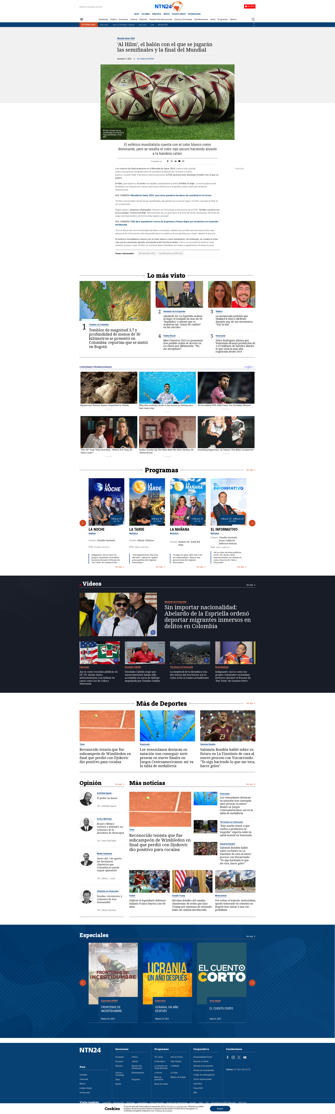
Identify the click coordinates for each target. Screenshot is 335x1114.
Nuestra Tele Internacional (161, 19)
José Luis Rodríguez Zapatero (123, 25)
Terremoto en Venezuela (181, 667)
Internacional (85, 1092)
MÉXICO (167, 14)
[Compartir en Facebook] (168, 161)
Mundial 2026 (163, 25)
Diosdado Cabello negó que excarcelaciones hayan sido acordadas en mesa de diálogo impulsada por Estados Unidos (142, 676)
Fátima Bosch (169, 335)
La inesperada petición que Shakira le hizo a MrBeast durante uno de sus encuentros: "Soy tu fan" (234, 320)
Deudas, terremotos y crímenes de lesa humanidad (109, 899)
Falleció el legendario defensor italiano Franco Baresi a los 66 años (147, 903)
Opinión (233, 19)
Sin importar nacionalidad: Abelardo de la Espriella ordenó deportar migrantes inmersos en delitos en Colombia (207, 616)
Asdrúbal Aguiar (104, 793)
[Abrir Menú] (82, 19)
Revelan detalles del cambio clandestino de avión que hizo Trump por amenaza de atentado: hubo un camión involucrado (192, 905)
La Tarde (136, 529)
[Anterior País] (254, 24)
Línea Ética (197, 1084)
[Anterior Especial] (83, 983)
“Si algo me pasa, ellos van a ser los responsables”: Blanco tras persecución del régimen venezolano (187, 559)
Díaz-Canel (143, 25)
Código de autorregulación (204, 1075)
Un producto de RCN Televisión (223, 1103)
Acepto (220, 1108)
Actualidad (103, 19)
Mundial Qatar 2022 (126, 38)
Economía (123, 19)
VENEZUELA (156, 14)
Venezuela (220, 335)
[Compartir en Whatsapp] (183, 161)
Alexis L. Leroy (108, 878)
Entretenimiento (201, 19)
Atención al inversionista (203, 1066)
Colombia (83, 1075)
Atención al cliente (200, 1061)
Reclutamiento (222, 667)
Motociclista (221, 895)
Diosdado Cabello (133, 667)
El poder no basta (107, 798)
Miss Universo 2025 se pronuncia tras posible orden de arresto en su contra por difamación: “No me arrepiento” (183, 344)
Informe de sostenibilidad (203, 1070)
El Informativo (224, 529)
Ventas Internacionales (202, 1079)
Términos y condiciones (176, 1106)
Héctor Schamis (108, 910)
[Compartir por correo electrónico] (179, 161)
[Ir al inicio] (94, 1054)
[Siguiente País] (254, 26)
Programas (223, 19)
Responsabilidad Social (202, 1057)
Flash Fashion (176, 1061)
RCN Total (242, 1103)
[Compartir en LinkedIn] (176, 161)
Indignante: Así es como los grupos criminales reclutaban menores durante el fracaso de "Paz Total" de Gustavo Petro (105, 559)
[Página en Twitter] (239, 1058)
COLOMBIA (145, 14)
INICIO (136, 14)
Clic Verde (158, 1057)
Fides (201, 1103)
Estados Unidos (86, 1088)
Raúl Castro (104, 25)
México (82, 1084)
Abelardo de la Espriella (174, 311)
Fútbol (132, 895)
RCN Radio (130, 1103)
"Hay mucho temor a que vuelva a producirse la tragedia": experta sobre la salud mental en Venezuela (236, 830)
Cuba (152, 25)
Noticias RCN (118, 1103)
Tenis (82, 744)
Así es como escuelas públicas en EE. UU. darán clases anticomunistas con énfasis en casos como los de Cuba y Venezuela (228, 557)
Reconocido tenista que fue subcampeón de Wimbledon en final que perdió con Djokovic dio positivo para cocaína (105, 756)
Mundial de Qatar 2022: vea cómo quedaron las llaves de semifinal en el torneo (171, 195)
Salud (212, 19)
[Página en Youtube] (244, 1058)
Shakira (219, 311)
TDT (207, 1103)
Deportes (143, 19)
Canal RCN (107, 1103)
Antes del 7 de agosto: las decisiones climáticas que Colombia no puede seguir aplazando (109, 864)
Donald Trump (178, 895)
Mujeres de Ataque (178, 1077)
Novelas (193, 1103)
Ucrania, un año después (166, 1009)
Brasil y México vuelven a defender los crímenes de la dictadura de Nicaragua (110, 828)
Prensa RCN (198, 1088)
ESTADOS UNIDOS (179, 14)
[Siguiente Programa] (252, 523)
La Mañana (179, 529)
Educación (84, 667)
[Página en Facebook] (227, 1058)
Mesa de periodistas (158, 1078)
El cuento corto (221, 1008)
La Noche (97, 529)
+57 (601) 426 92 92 (242, 1069)
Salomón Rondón (207, 744)
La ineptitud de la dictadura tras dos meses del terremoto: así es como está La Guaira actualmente (189, 674)
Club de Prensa (177, 1057)
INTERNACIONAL (194, 14)
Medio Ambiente (104, 853)
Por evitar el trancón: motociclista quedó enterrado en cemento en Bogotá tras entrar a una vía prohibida (235, 905)
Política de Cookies (163, 1111)
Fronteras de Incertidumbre (111, 1009)
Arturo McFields (104, 819)
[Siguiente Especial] (252, 983)
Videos (91, 583)
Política (113, 19)
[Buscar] (253, 19)
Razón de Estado (161, 1084)
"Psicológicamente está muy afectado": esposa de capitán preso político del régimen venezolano (145, 559)
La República (142, 1103)
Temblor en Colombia (99, 324)
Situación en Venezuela (107, 891)
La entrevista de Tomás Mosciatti (161, 1067)
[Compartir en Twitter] (172, 161)
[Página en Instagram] (233, 1058)
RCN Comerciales (157, 1103)
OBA (195, 1092)
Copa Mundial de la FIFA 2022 (171, 253)
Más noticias (147, 783)
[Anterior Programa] (83, 523)
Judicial (133, 19)
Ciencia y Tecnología (183, 19)
